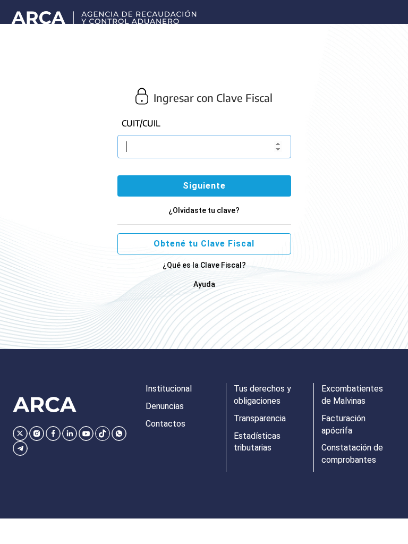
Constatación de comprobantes (352, 454)
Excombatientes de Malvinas (352, 395)
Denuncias (165, 406)
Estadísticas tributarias (257, 442)
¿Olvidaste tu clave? (204, 210)
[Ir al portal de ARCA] (106, 12)
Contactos (165, 424)
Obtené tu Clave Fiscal (204, 244)
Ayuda (204, 284)
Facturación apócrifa (343, 424)
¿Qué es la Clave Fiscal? (204, 265)
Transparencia (260, 418)
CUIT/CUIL (141, 123)
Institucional (169, 389)
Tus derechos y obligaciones (262, 395)
